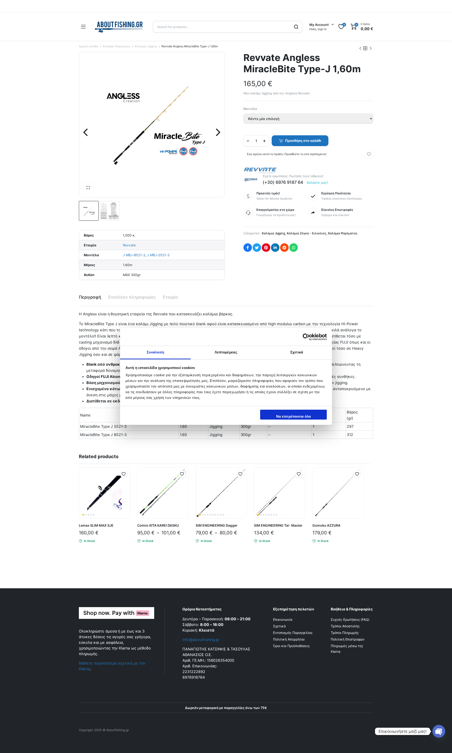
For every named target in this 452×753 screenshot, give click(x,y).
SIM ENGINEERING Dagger (217, 525)
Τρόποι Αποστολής (345, 626)
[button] (88, 188)
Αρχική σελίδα (88, 46)
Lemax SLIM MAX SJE (96, 525)
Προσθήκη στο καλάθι (303, 140)
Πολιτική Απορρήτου (289, 639)
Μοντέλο (250, 109)
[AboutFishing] (119, 26)
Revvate (129, 245)
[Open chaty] (438, 731)
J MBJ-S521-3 (158, 255)
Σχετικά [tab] (296, 352)
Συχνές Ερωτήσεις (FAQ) (350, 619)
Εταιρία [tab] (170, 297)
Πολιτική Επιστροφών (347, 639)
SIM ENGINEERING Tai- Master (278, 525)
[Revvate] (260, 170)
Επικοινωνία (282, 619)
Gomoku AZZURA (326, 525)
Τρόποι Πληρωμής (345, 633)
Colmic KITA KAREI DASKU (158, 525)
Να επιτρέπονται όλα (293, 416)
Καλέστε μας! (317, 182)
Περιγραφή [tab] (90, 297)
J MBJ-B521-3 (134, 255)
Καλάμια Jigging (146, 46)
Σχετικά (279, 626)
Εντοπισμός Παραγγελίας (293, 633)
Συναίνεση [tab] (155, 352)
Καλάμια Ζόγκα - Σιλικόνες (306, 233)
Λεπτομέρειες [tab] (226, 352)
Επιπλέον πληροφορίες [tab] (132, 297)
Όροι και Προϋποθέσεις (291, 646)
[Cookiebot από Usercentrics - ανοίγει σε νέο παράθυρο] (306, 336)
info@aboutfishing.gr (200, 639)
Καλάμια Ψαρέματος (116, 46)
